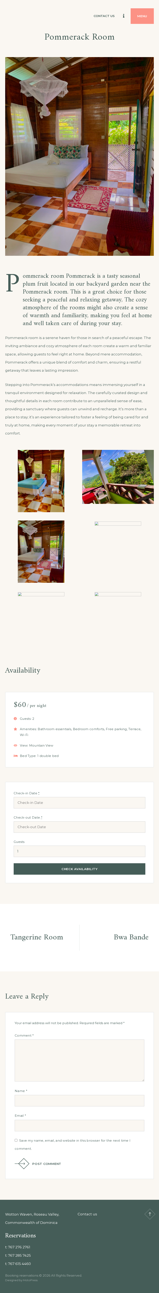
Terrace (134, 729)
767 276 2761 (19, 1247)
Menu (142, 16)
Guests (19, 842)
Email (20, 1116)
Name (21, 1091)
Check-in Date (27, 793)
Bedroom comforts (88, 729)
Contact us (104, 16)
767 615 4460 (19, 1264)
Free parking (116, 729)
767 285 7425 (19, 1255)
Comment (24, 1035)
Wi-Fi (24, 735)
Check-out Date (28, 817)
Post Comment (46, 1164)
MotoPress (30, 1280)
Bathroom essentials (54, 729)
